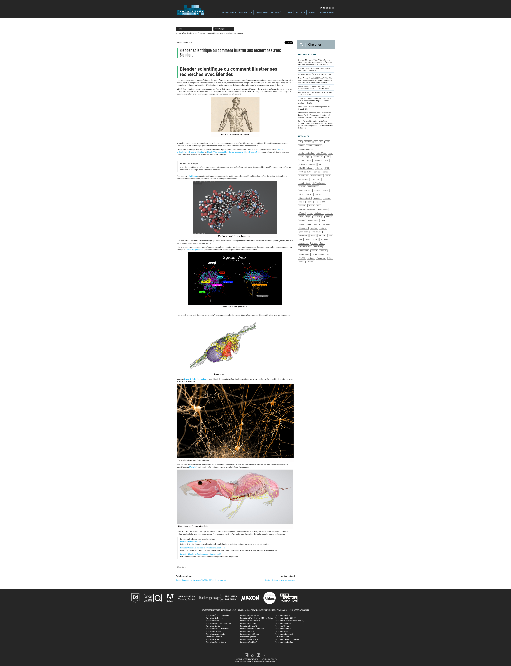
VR (328, 254)
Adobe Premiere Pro (306, 153)
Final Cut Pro (319, 194)
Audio (309, 161)
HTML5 (311, 206)
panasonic (327, 224)
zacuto (301, 262)
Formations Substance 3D (284, 634)
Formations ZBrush (247, 631)
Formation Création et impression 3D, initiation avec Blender (202, 548)
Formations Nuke (212, 639)
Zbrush (310, 262)
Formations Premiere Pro (284, 642)
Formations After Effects (249, 639)
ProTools (322, 236)
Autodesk (318, 161)
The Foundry (318, 247)
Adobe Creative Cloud (307, 149)
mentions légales (269, 659)
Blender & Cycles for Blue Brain (195, 379)
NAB (323, 221)
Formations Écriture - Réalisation (218, 615)
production (303, 236)
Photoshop (303, 228)
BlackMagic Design (306, 168)
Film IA (308, 194)
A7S (327, 142)
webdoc (311, 258)
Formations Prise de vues (249, 615)
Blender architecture (196, 152)
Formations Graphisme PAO (250, 621)
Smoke (314, 243)
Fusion (301, 202)
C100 (327, 168)
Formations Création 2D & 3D (285, 618)
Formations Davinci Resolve (216, 642)
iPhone (301, 213)
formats (327, 198)
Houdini (302, 206)
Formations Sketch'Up (214, 637)
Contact (312, 12)
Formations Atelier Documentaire (252, 629)
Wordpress (321, 258)
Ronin (315, 239)
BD (320, 164)
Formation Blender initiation (190, 542)
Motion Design (313, 221)
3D (300, 142)
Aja (330, 153)
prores (313, 236)
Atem (327, 157)
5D (321, 142)
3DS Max (308, 142)
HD (317, 202)
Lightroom (319, 213)
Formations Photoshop (248, 623)
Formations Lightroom (248, 637)
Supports (300, 12)
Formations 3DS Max (282, 626)
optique (317, 224)
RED (300, 239)
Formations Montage (282, 615)
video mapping (318, 254)
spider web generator (195, 250)
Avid (326, 161)
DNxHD (302, 187)
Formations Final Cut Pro (249, 642)
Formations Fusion (281, 631)
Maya (308, 217)
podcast (323, 228)
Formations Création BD (283, 629)
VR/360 (302, 258)
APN (301, 157)
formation (317, 198)
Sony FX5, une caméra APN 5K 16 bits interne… (315, 74)
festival (325, 191)
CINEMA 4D (303, 176)
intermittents (322, 209)
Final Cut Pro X (304, 198)
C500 (309, 172)
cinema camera (316, 176)
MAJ (301, 217)
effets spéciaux (304, 191)
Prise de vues (316, 232)
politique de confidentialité (246, 659)
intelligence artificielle (307, 209)
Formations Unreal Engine (249, 634)
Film (301, 194)
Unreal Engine (304, 254)
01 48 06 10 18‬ (327, 8)
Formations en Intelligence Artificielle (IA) (289, 621)
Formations (228, 12)
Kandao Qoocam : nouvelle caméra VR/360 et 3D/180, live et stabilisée (201, 580)
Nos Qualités (245, 12)
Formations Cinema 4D (248, 626)
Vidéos (288, 12)
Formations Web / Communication (218, 623)
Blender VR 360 (254, 152)
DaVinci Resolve (319, 183)
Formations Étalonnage (214, 618)
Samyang (324, 239)
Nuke (309, 224)
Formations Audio (212, 621)
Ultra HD (323, 251)
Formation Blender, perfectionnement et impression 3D (200, 554)
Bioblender (193, 176)
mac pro (329, 213)
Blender (319, 168)
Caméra (317, 172)
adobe (301, 146)
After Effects (321, 153)
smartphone (303, 243)
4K (316, 142)
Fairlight (317, 191)
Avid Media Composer (307, 164)
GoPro (310, 202)
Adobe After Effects (314, 146)
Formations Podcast (282, 637)
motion (302, 221)
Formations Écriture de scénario (217, 629)
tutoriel (314, 251)
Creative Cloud (304, 183)
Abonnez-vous (327, 12)
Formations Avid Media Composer (287, 639)
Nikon (301, 224)
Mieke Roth (193, 467)
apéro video (318, 157)
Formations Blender (213, 626)
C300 (301, 172)
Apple (308, 157)
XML (330, 258)
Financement (261, 12)
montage (329, 217)
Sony (322, 243)
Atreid (301, 161)
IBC (318, 206)
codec (328, 176)
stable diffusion (305, 247)
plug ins (314, 228)
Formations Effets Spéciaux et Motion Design (256, 618)
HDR (323, 202)
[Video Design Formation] (190, 10)
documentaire (313, 187)
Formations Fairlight (213, 631)
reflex (308, 239)
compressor (316, 179)
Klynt (310, 213)
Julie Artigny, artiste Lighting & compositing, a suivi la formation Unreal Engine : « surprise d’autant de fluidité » (314, 100)
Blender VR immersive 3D (216, 152)
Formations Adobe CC (283, 623)
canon (325, 172)
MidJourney (318, 217)
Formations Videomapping (216, 634)
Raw (330, 236)
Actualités (276, 12)
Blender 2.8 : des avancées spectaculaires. (280, 580)
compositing (303, 179)
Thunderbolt (303, 251)
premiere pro (303, 232)
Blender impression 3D (237, 152)
